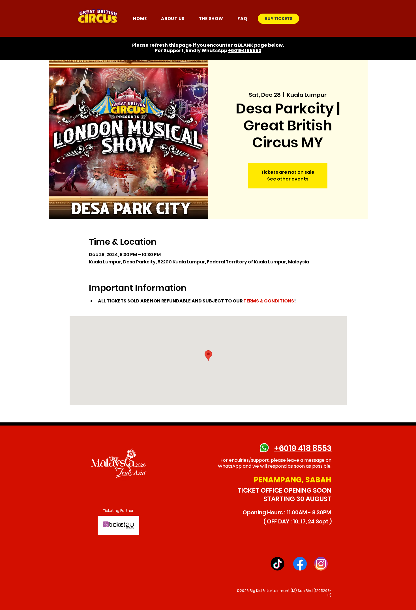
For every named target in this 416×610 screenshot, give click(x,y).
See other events (287, 179)
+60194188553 (244, 50)
